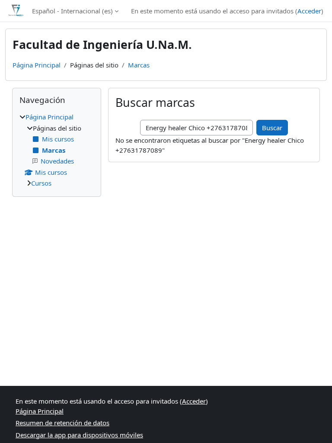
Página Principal (37, 65)
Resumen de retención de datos (62, 422)
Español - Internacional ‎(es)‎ (72, 10)
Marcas (139, 65)
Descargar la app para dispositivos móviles (79, 434)
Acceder (309, 10)
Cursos (41, 183)
